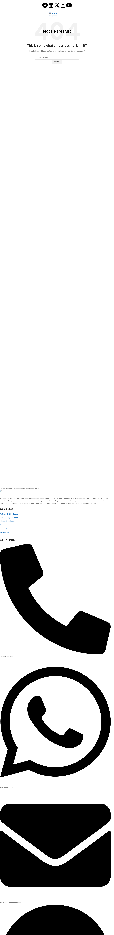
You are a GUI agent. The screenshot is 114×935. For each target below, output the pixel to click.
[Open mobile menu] (3, 14)
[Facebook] (45, 5)
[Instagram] (63, 5)
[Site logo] (57, 14)
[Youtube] (69, 5)
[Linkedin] (51, 5)
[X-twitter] (57, 5)
